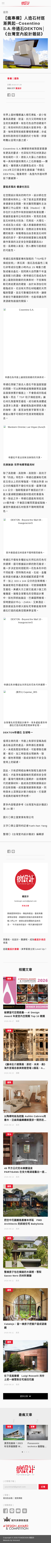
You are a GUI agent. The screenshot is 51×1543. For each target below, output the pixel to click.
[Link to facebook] (5, 1511)
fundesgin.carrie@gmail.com (26, 901)
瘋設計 (19, 88)
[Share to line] (13, 95)
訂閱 (43, 1487)
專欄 (9, 78)
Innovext (16, 1540)
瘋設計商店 (40, 939)
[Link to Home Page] (25, 3)
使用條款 (18, 1498)
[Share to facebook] (9, 95)
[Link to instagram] (24, 1511)
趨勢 (16, 78)
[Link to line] (12, 1511)
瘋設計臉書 (13, 949)
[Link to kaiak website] (15, 1519)
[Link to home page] (25, 1470)
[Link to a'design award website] (15, 1527)
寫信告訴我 (8, 1498)
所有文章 (25, 906)
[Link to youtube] (18, 1511)
